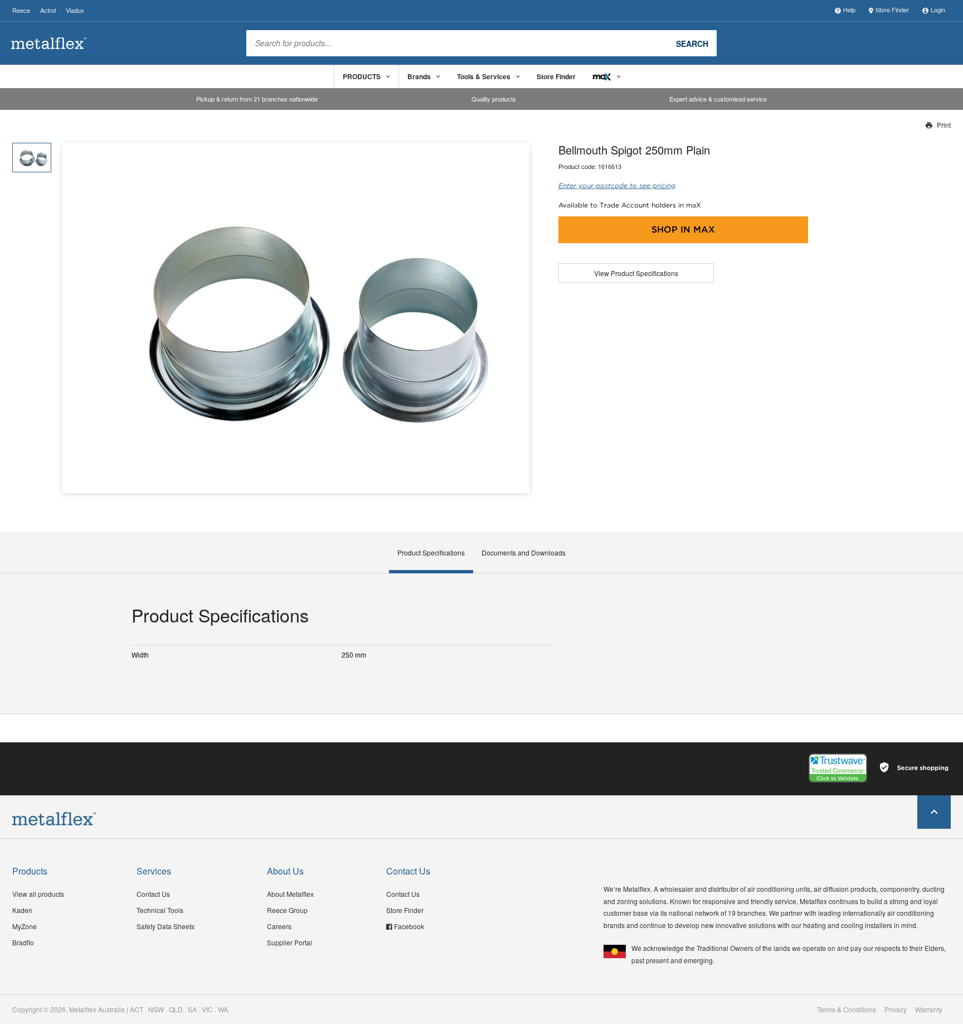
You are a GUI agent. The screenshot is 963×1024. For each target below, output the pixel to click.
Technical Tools (160, 910)
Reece (21, 10)
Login (938, 9)
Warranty (928, 1009)
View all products (38, 894)
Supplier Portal (289, 942)
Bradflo (23, 942)
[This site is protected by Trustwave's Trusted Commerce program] (838, 768)
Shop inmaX (683, 229)
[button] (516, 318)
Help (849, 9)
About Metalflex (290, 894)
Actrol (48, 10)
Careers (279, 926)
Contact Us (153, 894)
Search (692, 43)
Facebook (409, 926)
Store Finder (892, 9)
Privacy (895, 1009)
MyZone (24, 926)
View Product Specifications (636, 273)
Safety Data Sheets (165, 926)
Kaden (22, 910)
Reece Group (287, 910)
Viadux (75, 10)
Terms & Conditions (846, 1009)
